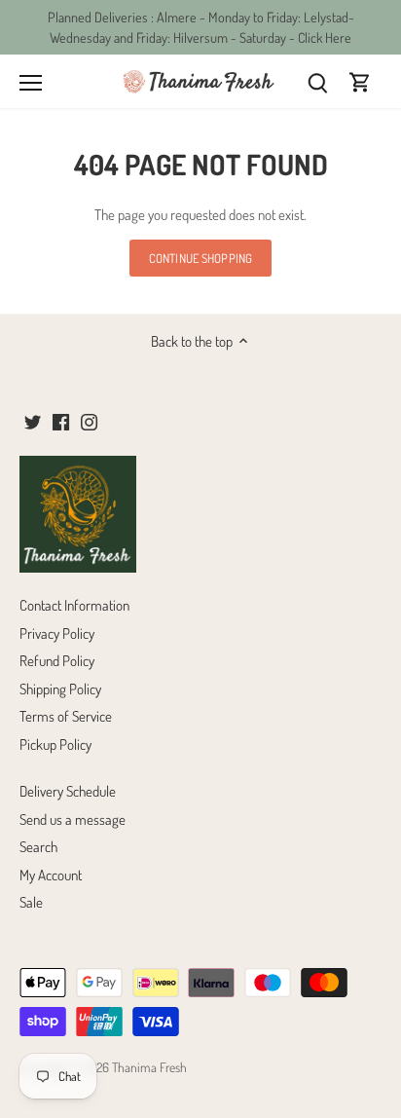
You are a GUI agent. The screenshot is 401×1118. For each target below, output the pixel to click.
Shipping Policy (60, 689)
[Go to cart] (360, 81)
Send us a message (72, 819)
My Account (50, 875)
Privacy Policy (56, 633)
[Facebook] (61, 420)
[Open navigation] (30, 83)
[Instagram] (89, 420)
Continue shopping (200, 258)
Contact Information (74, 605)
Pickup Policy (55, 744)
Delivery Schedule (67, 791)
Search (38, 847)
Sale (31, 902)
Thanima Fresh (149, 1067)
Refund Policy (56, 661)
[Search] (317, 81)
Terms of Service (65, 716)
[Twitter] (32, 420)
